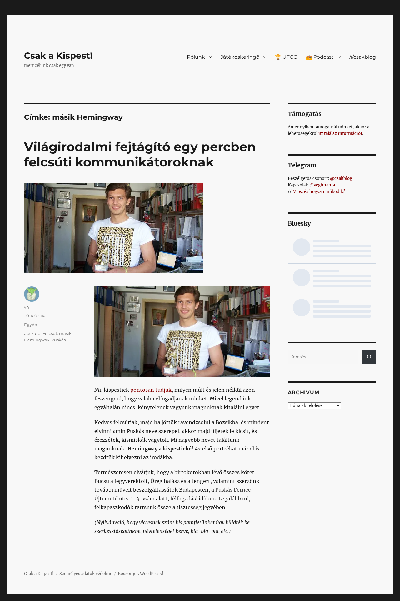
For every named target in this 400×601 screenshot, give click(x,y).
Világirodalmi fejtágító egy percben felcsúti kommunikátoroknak (140, 154)
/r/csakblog (362, 57)
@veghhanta (322, 185)
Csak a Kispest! (58, 55)
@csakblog (341, 178)
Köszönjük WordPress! (140, 573)
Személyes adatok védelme (85, 573)
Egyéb (30, 324)
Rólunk (196, 57)
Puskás (58, 339)
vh (26, 307)
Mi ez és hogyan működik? (318, 191)
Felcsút (49, 333)
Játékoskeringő (240, 57)
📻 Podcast (320, 57)
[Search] (369, 357)
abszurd (32, 333)
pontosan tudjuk (151, 390)
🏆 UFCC (286, 57)
